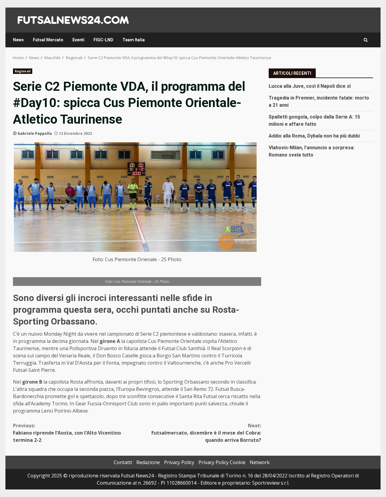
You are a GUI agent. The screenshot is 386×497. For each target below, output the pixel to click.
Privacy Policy (179, 462)
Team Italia (133, 39)
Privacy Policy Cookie (221, 462)
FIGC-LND (103, 39)
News (18, 39)
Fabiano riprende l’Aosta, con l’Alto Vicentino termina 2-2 (67, 432)
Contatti (123, 462)
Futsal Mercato (48, 39)
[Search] (366, 40)
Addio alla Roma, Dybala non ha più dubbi (314, 135)
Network (260, 462)
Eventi (78, 39)
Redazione (148, 462)
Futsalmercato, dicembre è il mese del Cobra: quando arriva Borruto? (206, 432)
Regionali (22, 71)
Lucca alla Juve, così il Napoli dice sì (310, 86)
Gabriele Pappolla (34, 133)
